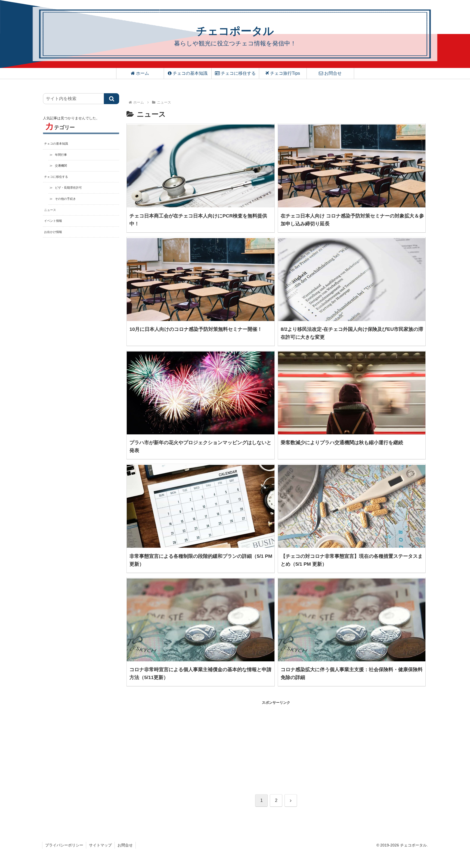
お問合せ (125, 845)
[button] (111, 98)
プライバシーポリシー (64, 845)
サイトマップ (100, 845)
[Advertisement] (201, 744)
